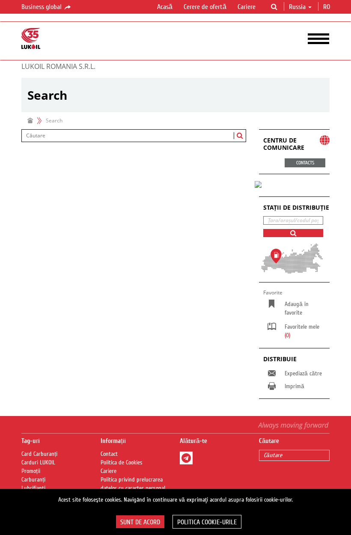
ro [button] (327, 7)
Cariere (247, 7)
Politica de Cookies (122, 462)
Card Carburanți (39, 454)
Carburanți (33, 479)
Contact (109, 454)
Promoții (30, 471)
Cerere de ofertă (205, 7)
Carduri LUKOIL (38, 462)
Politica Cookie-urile (207, 522)
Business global (42, 7)
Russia (297, 7)
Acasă (165, 7)
